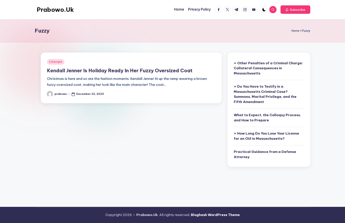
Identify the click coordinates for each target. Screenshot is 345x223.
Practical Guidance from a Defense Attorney (265, 154)
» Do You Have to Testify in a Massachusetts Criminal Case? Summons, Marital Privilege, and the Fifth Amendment (265, 94)
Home (295, 31)
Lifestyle (55, 61)
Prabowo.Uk (55, 9)
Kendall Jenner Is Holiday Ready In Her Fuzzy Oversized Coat (119, 70)
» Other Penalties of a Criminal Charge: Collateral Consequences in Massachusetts (268, 68)
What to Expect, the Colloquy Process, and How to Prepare (267, 117)
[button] (295, 9)
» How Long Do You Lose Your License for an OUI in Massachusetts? (266, 136)
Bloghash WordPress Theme (215, 215)
